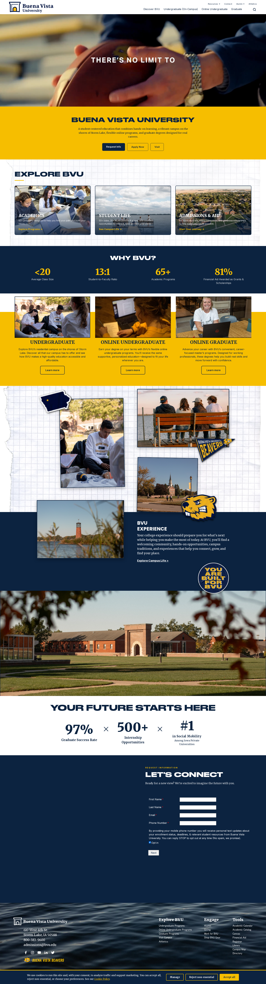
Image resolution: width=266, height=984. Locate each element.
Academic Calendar (243, 926)
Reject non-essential (201, 977)
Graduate (236, 9)
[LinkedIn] (46, 952)
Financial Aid (239, 938)
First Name (155, 799)
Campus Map (239, 950)
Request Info (113, 146)
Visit (157, 146)
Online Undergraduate (215, 9)
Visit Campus (165, 938)
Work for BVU (211, 934)
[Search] (254, 9)
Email (152, 815)
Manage (175, 977)
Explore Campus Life (153, 560)
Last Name (155, 807)
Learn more (52, 370)
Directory (237, 953)
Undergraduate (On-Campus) (181, 9)
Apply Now (137, 146)
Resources (213, 4)
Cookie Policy (102, 979)
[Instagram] (32, 952)
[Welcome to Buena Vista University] (30, 7)
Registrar (237, 942)
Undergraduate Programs (172, 926)
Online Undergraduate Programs (175, 930)
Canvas (236, 934)
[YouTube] (39, 952)
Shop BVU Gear (212, 938)
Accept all (229, 977)
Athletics (253, 4)
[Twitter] (53, 952)
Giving (207, 930)
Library (236, 946)
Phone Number (158, 822)
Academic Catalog (242, 930)
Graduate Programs (169, 934)
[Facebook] (26, 952)
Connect (228, 4)
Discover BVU (151, 9)
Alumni (239, 4)
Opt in (154, 842)
